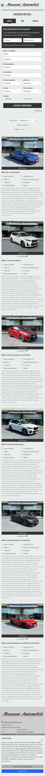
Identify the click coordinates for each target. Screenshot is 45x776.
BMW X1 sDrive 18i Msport (11, 261)
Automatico (28, 99)
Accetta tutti (22, 771)
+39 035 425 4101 (22, 730)
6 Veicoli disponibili (22, 105)
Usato (9, 21)
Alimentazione (8, 64)
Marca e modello (9, 51)
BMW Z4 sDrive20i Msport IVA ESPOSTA (16, 540)
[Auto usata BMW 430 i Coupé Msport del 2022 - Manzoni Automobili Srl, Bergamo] (22, 151)
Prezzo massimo (9, 80)
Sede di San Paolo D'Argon (13, 722)
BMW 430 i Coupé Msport (11, 172)
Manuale (8, 99)
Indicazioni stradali (8, 734)
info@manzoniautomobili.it (25, 732)
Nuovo (35, 21)
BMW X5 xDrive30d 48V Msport (13, 444)
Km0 (22, 21)
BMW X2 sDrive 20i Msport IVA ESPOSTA (16, 355)
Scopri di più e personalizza (22, 766)
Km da (5, 88)
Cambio (6, 96)
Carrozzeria (7, 72)
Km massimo (28, 88)
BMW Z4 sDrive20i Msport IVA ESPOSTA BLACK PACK (20, 643)
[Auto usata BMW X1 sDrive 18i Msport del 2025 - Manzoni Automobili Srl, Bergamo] (22, 236)
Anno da (26, 80)
